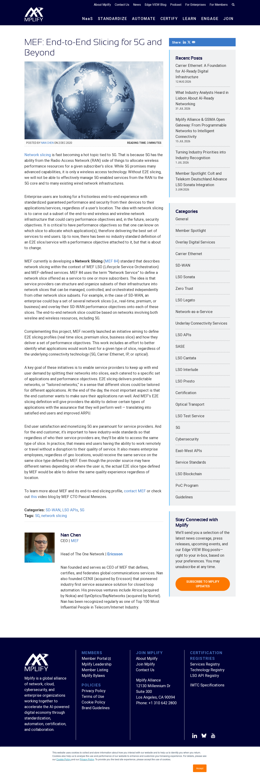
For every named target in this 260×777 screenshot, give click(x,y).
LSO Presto (185, 381)
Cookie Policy (63, 759)
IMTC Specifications (207, 685)
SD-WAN (53, 510)
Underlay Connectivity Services (201, 323)
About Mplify (102, 4)
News (137, 4)
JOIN (228, 18)
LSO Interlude (186, 369)
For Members (219, 4)
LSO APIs (70, 510)
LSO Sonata (185, 277)
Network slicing (37, 155)
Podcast (175, 4)
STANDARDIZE (112, 18)
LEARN (189, 18)
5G (82, 510)
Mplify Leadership (97, 664)
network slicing (54, 515)
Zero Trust (184, 288)
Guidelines (184, 497)
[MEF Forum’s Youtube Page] (212, 736)
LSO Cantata (185, 358)
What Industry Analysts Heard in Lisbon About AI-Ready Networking (201, 98)
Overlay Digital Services (195, 242)
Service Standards (190, 462)
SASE (180, 346)
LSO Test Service (189, 416)
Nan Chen (47, 142)
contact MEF (135, 491)
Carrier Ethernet (188, 253)
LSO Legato (185, 300)
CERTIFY (169, 18)
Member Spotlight (190, 230)
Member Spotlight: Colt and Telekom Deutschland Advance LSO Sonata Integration (201, 179)
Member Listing (95, 670)
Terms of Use (93, 696)
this (34, 496)
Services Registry (205, 664)
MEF (75, 540)
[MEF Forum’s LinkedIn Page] (194, 736)
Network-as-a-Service (194, 311)
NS (87, 18)
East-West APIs (188, 450)
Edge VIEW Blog (155, 4)
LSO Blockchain (188, 474)
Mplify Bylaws (93, 675)
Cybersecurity (187, 439)
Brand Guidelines (96, 708)
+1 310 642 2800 (162, 703)
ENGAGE (210, 18)
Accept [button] (199, 768)
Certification (185, 392)
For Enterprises (195, 4)
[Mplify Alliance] (36, 670)
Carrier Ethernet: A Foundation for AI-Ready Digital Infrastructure (200, 71)
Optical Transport (189, 404)
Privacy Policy (87, 759)
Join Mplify (145, 664)
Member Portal (94, 658)
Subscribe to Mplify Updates (202, 584)
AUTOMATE (144, 18)
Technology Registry (207, 670)
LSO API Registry (204, 675)
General (181, 219)
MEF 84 (111, 261)
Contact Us (122, 4)
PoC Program (186, 485)
